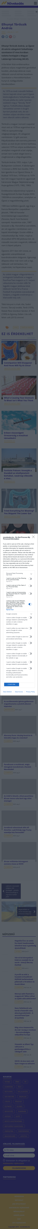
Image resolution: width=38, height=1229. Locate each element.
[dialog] (19, 615)
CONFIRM (11, 684)
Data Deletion (7, 692)
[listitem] (19, 574)
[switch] (30, 579)
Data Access (19, 692)
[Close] (34, 537)
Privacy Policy (30, 692)
